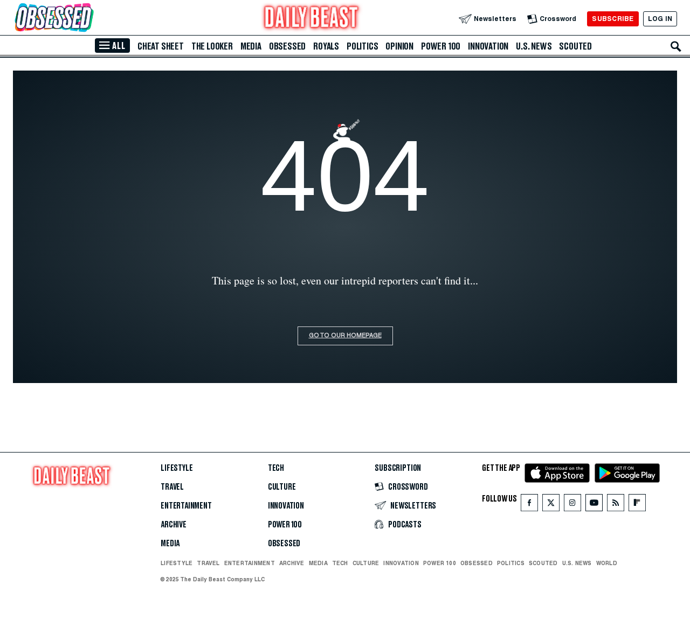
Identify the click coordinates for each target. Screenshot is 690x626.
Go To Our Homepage (345, 336)
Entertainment (186, 506)
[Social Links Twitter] (551, 505)
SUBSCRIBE (612, 19)
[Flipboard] (637, 505)
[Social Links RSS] (615, 505)
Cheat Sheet (160, 46)
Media (250, 46)
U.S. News (533, 46)
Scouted (575, 46)
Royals (326, 46)
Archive (174, 524)
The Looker (212, 46)
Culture (282, 487)
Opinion (399, 46)
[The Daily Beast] (311, 18)
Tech (276, 468)
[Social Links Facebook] (529, 505)
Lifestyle (176, 468)
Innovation (488, 46)
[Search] (676, 46)
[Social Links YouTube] (594, 505)
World (606, 563)
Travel (172, 487)
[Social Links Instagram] (572, 505)
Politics (362, 46)
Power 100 (440, 46)
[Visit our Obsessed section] (88, 18)
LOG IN (660, 19)
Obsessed (287, 46)
